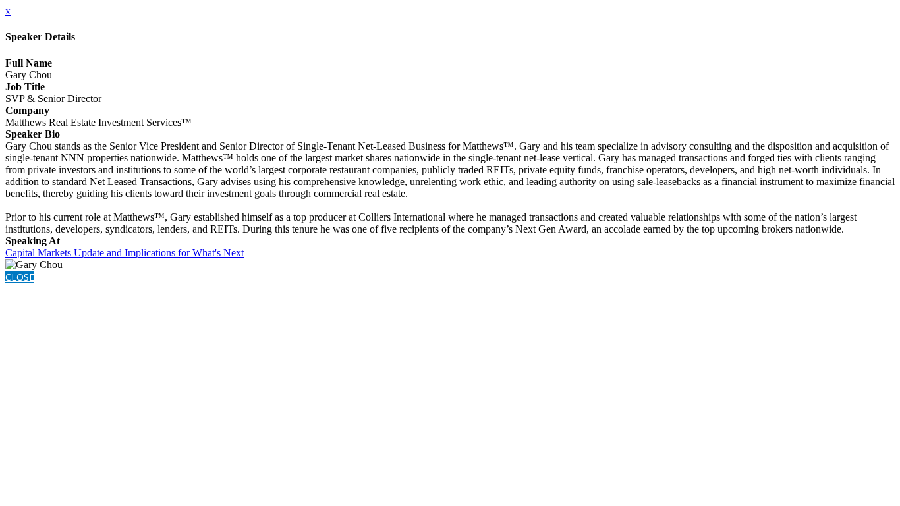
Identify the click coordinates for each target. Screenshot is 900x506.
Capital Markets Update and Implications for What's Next (124, 252)
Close (19, 277)
